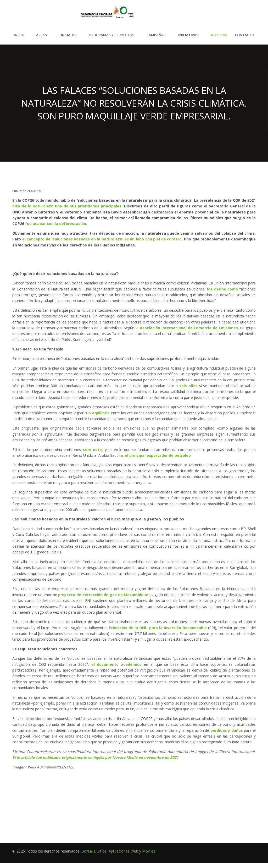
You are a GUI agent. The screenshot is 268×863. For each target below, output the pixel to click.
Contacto (244, 34)
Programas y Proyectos (112, 34)
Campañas (156, 34)
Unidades (68, 34)
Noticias (219, 34)
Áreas (42, 34)
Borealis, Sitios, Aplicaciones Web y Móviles (118, 851)
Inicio (19, 34)
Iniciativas (188, 34)
